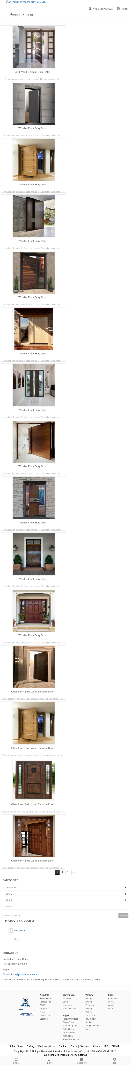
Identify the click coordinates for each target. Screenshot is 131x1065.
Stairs (20, 1046)
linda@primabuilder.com (24, 974)
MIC (106, 1046)
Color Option (68, 1029)
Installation (68, 1036)
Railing (30, 1046)
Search (123, 915)
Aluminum (11, 887)
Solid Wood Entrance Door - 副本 (32, 72)
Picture (88, 1012)
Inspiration (67, 1005)
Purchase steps (70, 1008)
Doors (65, 1002)
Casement (90, 1005)
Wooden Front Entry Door (32, 128)
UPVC (9, 893)
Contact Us (45, 1015)
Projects (43, 1008)
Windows (67, 998)
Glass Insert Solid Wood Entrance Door (32, 691)
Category (82, 1062)
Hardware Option (70, 1019)
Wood (9, 900)
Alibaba (96, 1046)
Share (16, 1062)
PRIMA (115, 1046)
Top (115, 1062)
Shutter (88, 1022)
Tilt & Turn (90, 1015)
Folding (88, 1008)
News (42, 1012)
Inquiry (124, 8)
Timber (28, 14)
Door (16, 938)
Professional (46, 1002)
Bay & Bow (90, 1019)
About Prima (45, 998)
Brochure (44, 1019)
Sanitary (84, 1046)
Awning (88, 1002)
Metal (9, 906)
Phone (49, 1062)
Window (18, 930)
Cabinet (63, 1046)
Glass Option (69, 1022)
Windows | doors (46, 1046)
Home (16, 14)
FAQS (42, 1005)
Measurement (69, 1032)
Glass (74, 1046)
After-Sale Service (71, 1039)
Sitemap (82, 1054)
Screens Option (70, 1026)
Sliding (88, 998)
